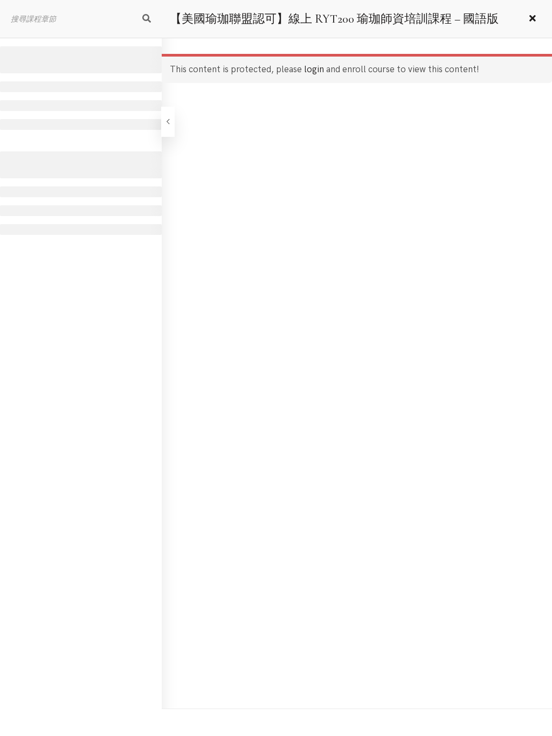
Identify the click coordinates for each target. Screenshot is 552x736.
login (314, 69)
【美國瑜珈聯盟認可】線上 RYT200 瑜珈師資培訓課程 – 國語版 (334, 19)
